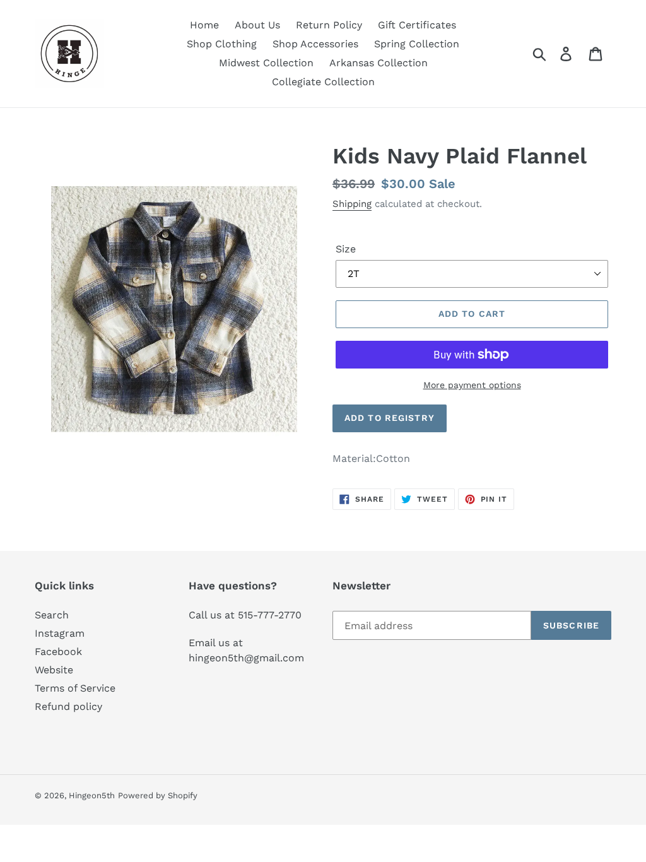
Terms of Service (75, 688)
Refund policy (68, 706)
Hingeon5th (92, 795)
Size (346, 249)
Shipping (352, 204)
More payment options (472, 385)
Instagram (60, 633)
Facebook (58, 652)
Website (54, 670)
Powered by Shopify (157, 795)
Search (52, 615)
